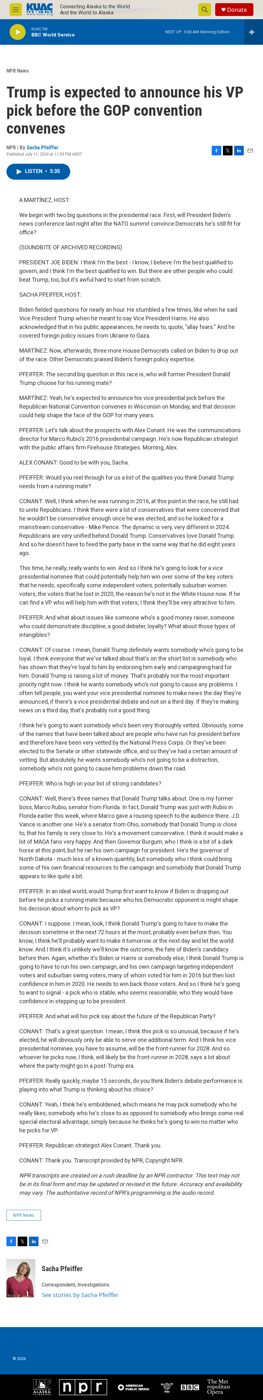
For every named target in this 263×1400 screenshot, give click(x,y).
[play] (18, 32)
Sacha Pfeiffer (42, 147)
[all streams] (253, 32)
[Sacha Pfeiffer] (20, 1278)
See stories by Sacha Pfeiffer (80, 1295)
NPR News (17, 70)
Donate (237, 9)
